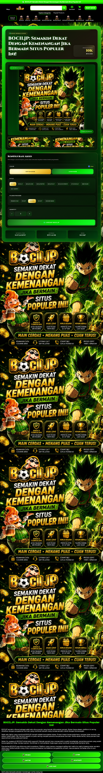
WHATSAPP (78, 761)
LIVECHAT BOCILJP (52, 222)
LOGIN (78, 755)
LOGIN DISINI (73, 171)
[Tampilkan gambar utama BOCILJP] (29, 142)
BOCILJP (4, 729)
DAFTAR (28, 761)
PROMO (28, 755)
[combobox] (46, 8)
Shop (8, 9)
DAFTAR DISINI (30, 171)
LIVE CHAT (52, 767)
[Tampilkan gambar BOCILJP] (73, 142)
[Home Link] (20, 8)
